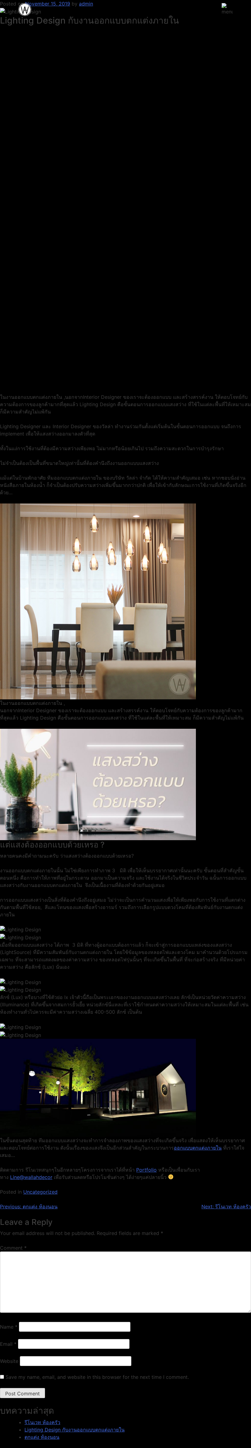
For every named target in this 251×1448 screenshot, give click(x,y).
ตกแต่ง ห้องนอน (41, 1437)
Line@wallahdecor (31, 1177)
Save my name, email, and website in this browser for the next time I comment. (97, 1377)
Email (8, 1344)
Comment (13, 1248)
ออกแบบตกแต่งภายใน (198, 1148)
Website (9, 1361)
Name (8, 1327)
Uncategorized (40, 1192)
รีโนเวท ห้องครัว (42, 1422)
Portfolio (146, 1170)
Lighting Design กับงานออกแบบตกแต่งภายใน (74, 1430)
